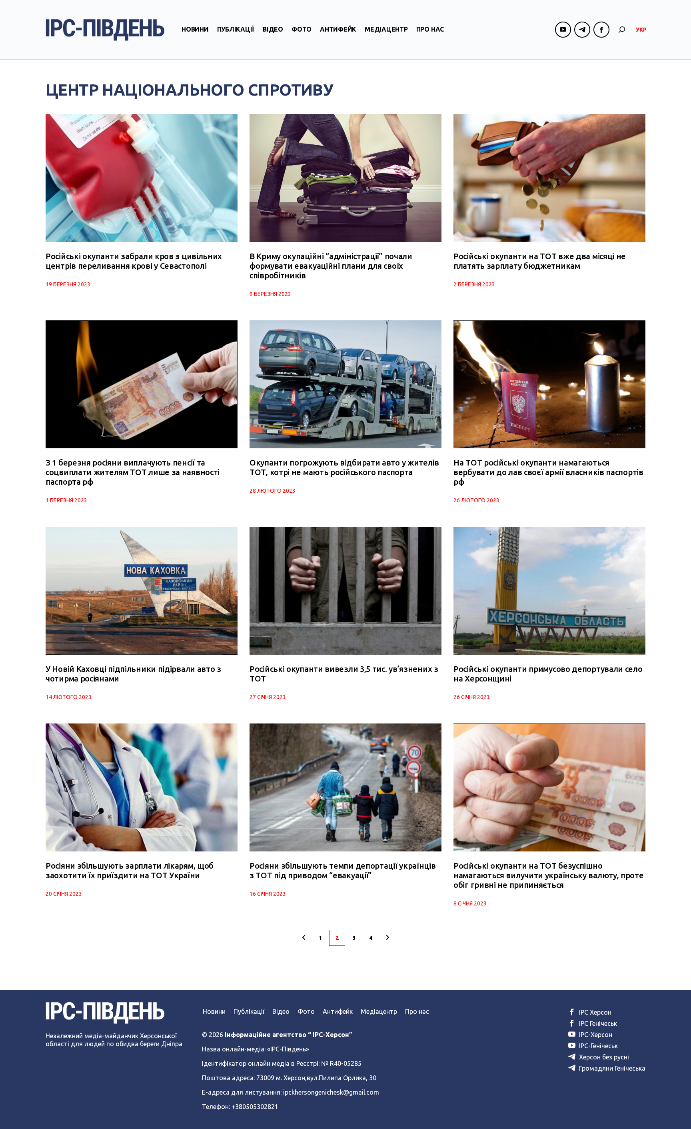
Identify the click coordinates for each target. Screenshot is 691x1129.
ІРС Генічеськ (597, 1023)
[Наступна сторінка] (387, 938)
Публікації (236, 29)
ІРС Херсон (594, 1012)
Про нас (430, 29)
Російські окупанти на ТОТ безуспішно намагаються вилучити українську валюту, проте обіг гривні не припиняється (548, 875)
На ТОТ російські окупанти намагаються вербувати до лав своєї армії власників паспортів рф (548, 472)
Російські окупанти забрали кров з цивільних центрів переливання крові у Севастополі (134, 261)
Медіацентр (386, 29)
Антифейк (338, 29)
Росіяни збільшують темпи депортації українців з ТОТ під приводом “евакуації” (343, 870)
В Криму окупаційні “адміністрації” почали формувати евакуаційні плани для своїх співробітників (331, 266)
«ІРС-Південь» (288, 1049)
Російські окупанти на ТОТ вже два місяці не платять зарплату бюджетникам (539, 261)
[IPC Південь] (105, 30)
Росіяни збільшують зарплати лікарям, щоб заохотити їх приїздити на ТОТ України (130, 870)
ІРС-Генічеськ (597, 1045)
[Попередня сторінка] (304, 938)
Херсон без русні (603, 1057)
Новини (195, 29)
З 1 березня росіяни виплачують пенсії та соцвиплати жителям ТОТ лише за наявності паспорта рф (133, 472)
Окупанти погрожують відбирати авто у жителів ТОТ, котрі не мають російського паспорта (344, 467)
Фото (302, 29)
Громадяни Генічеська (611, 1068)
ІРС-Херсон (594, 1034)
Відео (273, 29)
